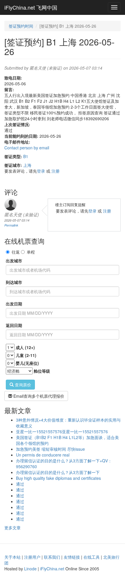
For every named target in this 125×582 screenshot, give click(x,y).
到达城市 (14, 282)
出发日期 (14, 304)
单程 (31, 252)
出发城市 (14, 260)
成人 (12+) (25, 347)
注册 (55, 171)
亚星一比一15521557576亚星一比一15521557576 (62, 431)
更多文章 (12, 527)
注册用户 (32, 557)
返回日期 (14, 325)
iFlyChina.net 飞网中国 (30, 7)
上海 (27, 165)
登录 (41, 171)
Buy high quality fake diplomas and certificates (58, 478)
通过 (20, 484)
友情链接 (72, 557)
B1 (25, 156)
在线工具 (91, 557)
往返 (16, 252)
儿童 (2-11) (26, 355)
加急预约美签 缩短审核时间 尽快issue (50, 449)
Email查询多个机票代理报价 (38, 396)
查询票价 (22, 385)
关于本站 (12, 557)
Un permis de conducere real (42, 455)
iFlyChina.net (52, 569)
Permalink (11, 225)
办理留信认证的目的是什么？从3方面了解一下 (58, 472)
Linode (30, 569)
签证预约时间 (21, 26)
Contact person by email (26, 148)
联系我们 (52, 557)
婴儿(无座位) (27, 363)
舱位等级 (42, 371)
